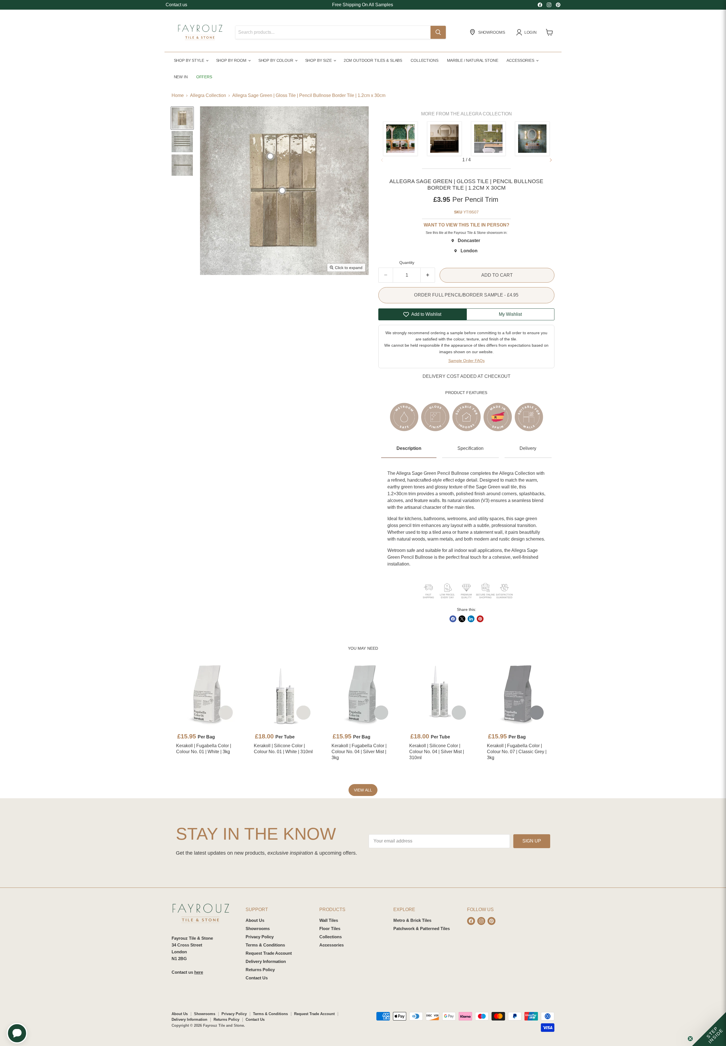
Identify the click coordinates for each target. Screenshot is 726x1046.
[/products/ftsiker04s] (440, 694)
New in (181, 77)
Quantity (406, 262)
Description (408, 448)
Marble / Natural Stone (472, 60)
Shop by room (232, 60)
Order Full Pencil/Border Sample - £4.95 (466, 295)
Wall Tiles (328, 920)
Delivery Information (266, 961)
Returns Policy (260, 969)
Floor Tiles (329, 928)
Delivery (528, 448)
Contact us (176, 4)
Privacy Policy (260, 936)
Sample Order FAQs (466, 360)
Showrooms (258, 928)
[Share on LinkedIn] (471, 618)
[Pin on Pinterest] (480, 618)
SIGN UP (531, 841)
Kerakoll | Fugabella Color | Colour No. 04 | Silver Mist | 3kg (359, 751)
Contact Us (257, 977)
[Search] (438, 32)
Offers (204, 77)
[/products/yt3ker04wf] (363, 694)
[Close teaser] (690, 1038)
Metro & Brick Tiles (412, 920)
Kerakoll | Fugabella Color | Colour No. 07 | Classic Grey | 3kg (516, 751)
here (198, 972)
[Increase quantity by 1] (428, 275)
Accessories (520, 60)
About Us (255, 920)
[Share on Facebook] (452, 618)
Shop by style (189, 60)
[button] (551, 160)
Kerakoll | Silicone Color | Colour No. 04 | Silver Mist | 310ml (436, 751)
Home (178, 95)
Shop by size (319, 60)
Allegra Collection (208, 95)
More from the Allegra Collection (466, 113)
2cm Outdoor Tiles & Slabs (373, 60)
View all (363, 790)
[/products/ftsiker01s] (285, 694)
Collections (424, 60)
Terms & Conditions (265, 945)
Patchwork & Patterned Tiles (421, 928)
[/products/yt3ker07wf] (518, 694)
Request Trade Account (269, 953)
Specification (470, 448)
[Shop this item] (270, 156)
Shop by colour (276, 60)
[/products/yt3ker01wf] (207, 694)
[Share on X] (462, 618)
